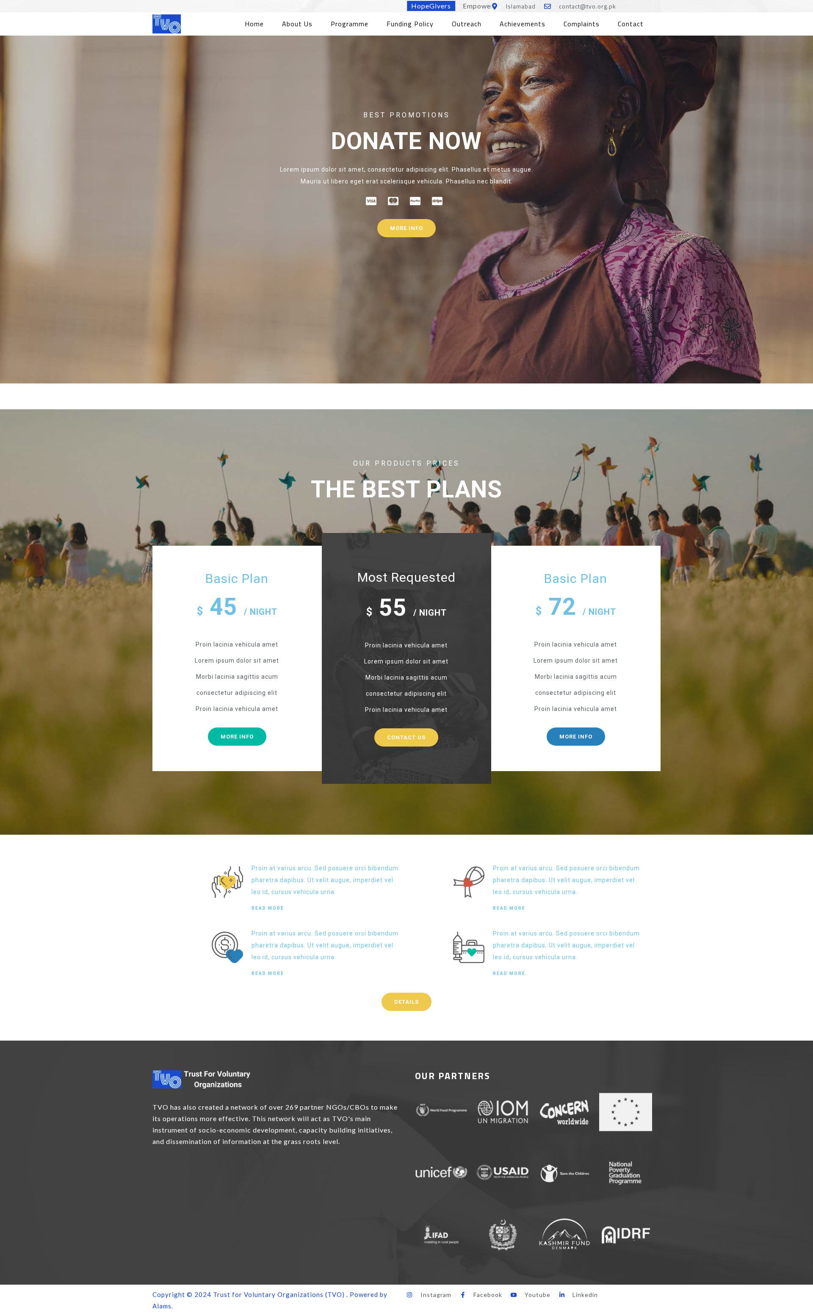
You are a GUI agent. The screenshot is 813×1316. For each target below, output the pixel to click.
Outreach (466, 24)
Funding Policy (410, 24)
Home (254, 24)
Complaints (582, 24)
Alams (161, 1306)
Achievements (522, 24)
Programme (349, 24)
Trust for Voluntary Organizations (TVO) (279, 1294)
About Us (297, 24)
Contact (631, 24)
